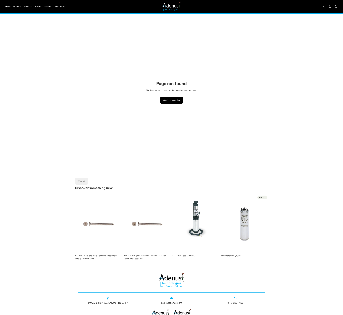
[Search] (324, 6)
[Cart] (336, 6)
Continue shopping (171, 100)
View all (81, 181)
